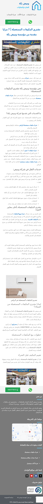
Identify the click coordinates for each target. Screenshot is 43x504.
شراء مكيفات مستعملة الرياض (28, 125)
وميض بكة (24, 3)
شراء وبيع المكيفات (19, 214)
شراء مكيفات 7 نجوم (30, 150)
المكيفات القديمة (33, 219)
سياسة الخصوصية (8, 497)
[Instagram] (27, 475)
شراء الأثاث (21, 15)
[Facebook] (36, 475)
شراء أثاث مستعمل (32, 463)
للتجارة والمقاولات (23, 7)
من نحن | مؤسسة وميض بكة (24, 497)
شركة (27, 78)
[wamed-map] (27, 432)
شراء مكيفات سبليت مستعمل (28, 162)
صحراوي (14, 324)
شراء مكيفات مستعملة (31, 452)
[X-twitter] (40, 475)
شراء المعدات (11, 15)
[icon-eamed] (36, 5)
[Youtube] (31, 475)
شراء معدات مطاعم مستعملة (29, 458)
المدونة (37, 497)
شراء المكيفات (31, 15)
